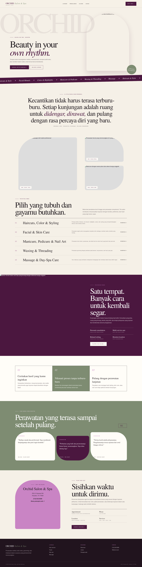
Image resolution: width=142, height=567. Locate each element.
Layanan (65, 3)
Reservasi (83, 547)
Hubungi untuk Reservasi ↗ (19, 67)
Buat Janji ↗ (131, 3)
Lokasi (87, 3)
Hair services (52, 547)
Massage (51, 554)
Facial (50, 550)
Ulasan (81, 3)
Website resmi (115, 550)
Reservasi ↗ (123, 222)
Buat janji (121, 426)
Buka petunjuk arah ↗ (38, 501)
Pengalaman (73, 3)
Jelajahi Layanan (36, 67)
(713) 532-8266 (37, 498)
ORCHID (16, 4)
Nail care (51, 552)
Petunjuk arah (84, 552)
